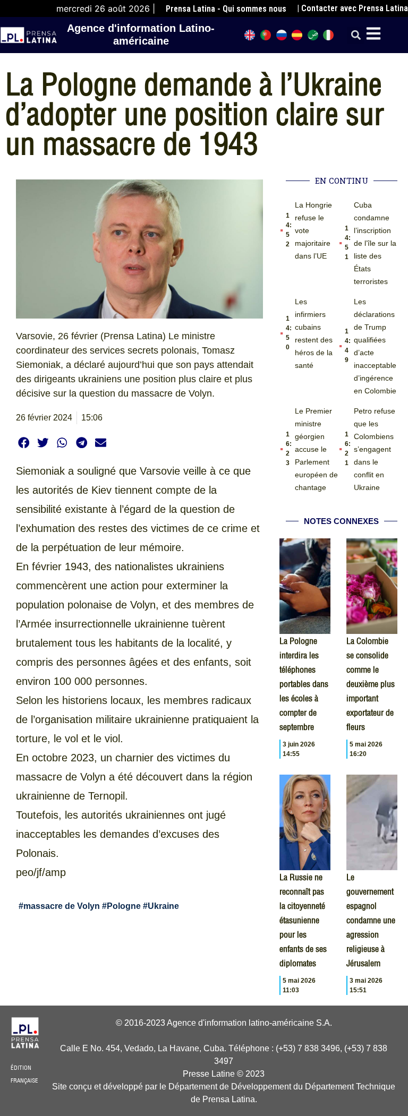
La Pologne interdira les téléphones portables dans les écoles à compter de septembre (303, 684)
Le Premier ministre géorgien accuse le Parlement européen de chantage (316, 449)
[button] (355, 35)
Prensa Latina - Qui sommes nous (226, 9)
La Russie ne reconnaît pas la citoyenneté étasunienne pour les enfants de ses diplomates (303, 920)
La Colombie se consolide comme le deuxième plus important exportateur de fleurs (370, 684)
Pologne (124, 906)
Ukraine (163, 906)
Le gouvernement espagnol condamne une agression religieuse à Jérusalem (370, 920)
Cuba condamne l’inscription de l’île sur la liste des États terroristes (375, 243)
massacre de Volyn (61, 906)
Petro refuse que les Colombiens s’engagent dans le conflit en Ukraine (374, 449)
